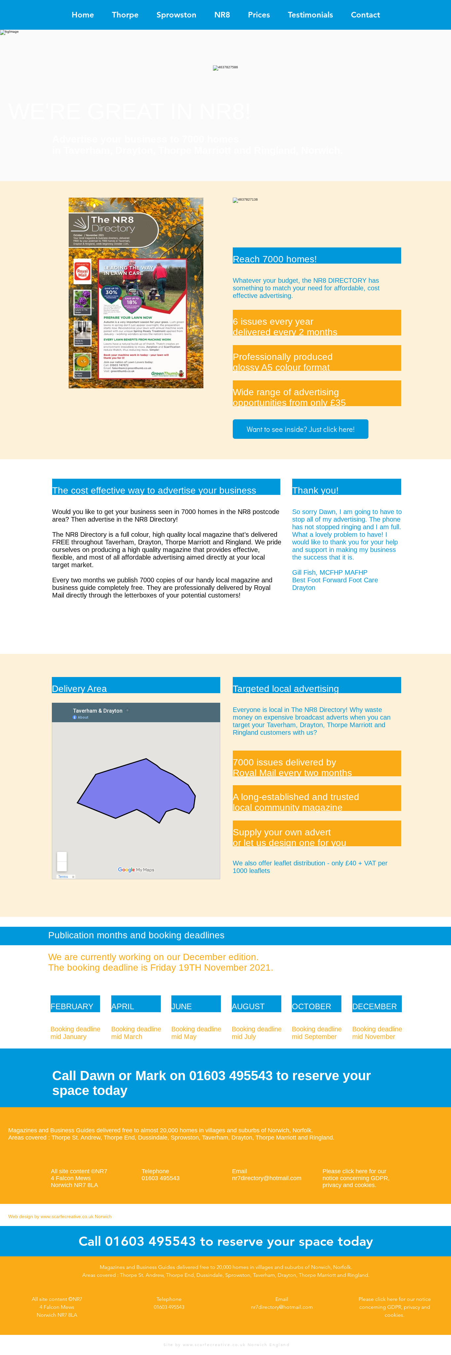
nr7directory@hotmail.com (266, 1178)
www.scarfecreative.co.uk (67, 1216)
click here (354, 1171)
